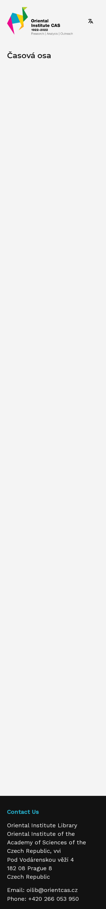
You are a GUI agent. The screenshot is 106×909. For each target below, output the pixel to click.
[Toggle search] (79, 21)
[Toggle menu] (100, 21)
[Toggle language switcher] (90, 21)
